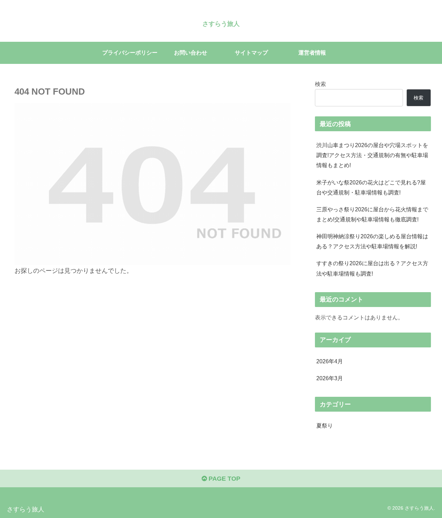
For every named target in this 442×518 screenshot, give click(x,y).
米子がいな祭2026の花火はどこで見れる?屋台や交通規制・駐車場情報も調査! (371, 187)
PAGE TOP (223, 478)
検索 (320, 84)
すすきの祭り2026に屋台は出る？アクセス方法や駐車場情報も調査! (372, 268)
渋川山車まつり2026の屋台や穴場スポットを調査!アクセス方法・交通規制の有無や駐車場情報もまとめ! (372, 155)
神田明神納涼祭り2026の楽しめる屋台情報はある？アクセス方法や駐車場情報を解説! (372, 241)
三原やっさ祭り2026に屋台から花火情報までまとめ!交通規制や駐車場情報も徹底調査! (372, 214)
